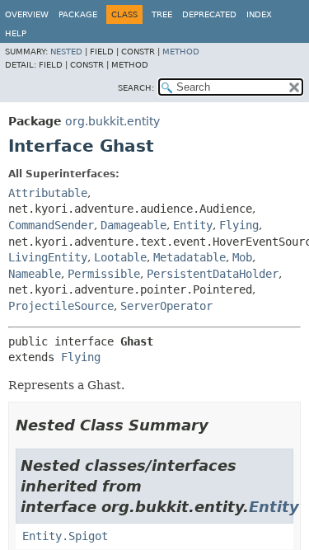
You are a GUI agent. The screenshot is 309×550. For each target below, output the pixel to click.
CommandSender (51, 225)
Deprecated (209, 14)
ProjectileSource (61, 306)
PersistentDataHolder (213, 273)
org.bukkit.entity (112, 121)
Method (180, 51)
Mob (242, 257)
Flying (239, 225)
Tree (162, 14)
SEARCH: (136, 87)
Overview (27, 14)
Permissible (104, 273)
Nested (66, 51)
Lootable (120, 257)
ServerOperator (166, 306)
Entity (193, 225)
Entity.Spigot (65, 536)
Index (259, 14)
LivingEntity (47, 257)
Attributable (47, 193)
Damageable (133, 225)
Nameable (34, 273)
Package (78, 14)
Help (15, 33)
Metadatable (189, 257)
